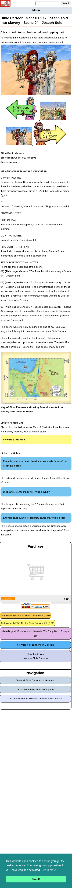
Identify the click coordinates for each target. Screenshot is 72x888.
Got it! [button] (36, 879)
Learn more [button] (49, 870)
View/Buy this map (14, 439)
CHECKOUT (8, 599)
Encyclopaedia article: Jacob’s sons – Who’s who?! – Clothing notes (35, 463)
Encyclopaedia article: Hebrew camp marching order (34, 517)
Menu (36, 10)
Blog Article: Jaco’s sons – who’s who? (26, 491)
